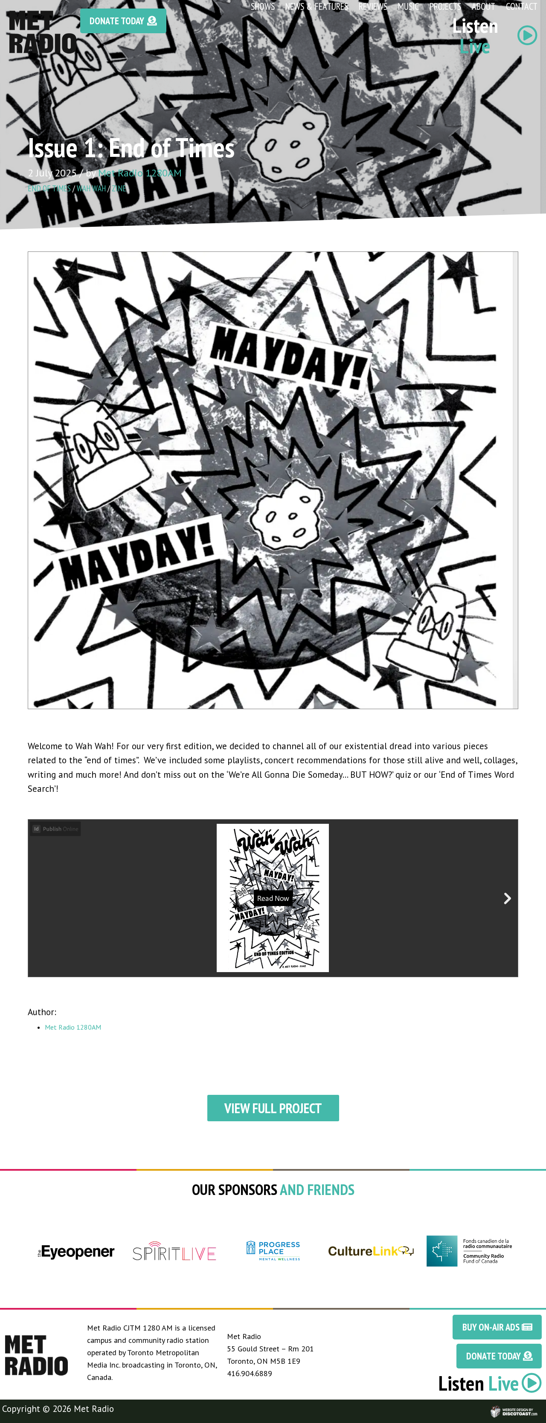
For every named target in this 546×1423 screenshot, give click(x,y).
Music (408, 6)
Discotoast (539, 1407)
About (483, 6)
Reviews (373, 6)
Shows (263, 6)
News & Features (316, 6)
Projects (445, 6)
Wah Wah (91, 188)
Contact (521, 6)
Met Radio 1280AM (140, 172)
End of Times (49, 188)
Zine (119, 188)
